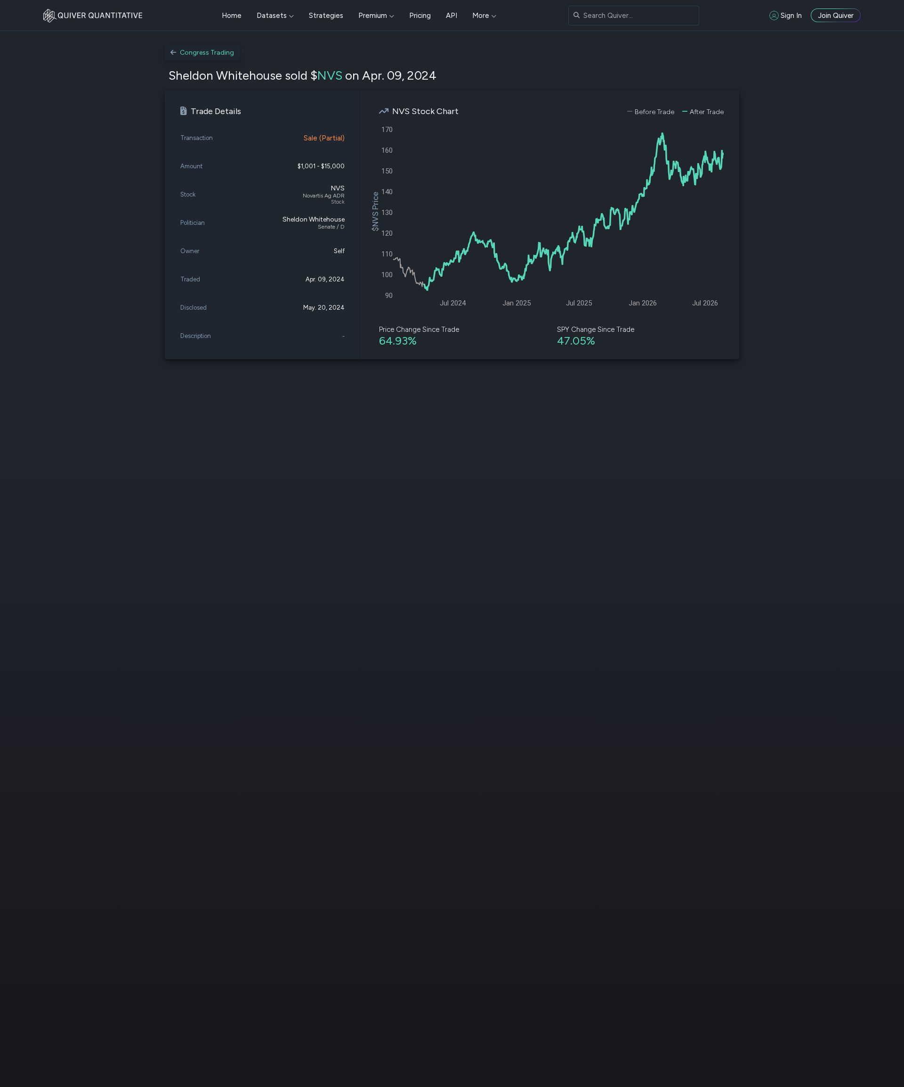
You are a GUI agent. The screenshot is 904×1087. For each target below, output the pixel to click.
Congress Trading (207, 53)
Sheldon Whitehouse (313, 219)
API (451, 15)
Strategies (326, 15)
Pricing (420, 15)
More (480, 15)
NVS (329, 75)
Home (232, 15)
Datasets (272, 15)
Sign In (791, 15)
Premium (372, 15)
